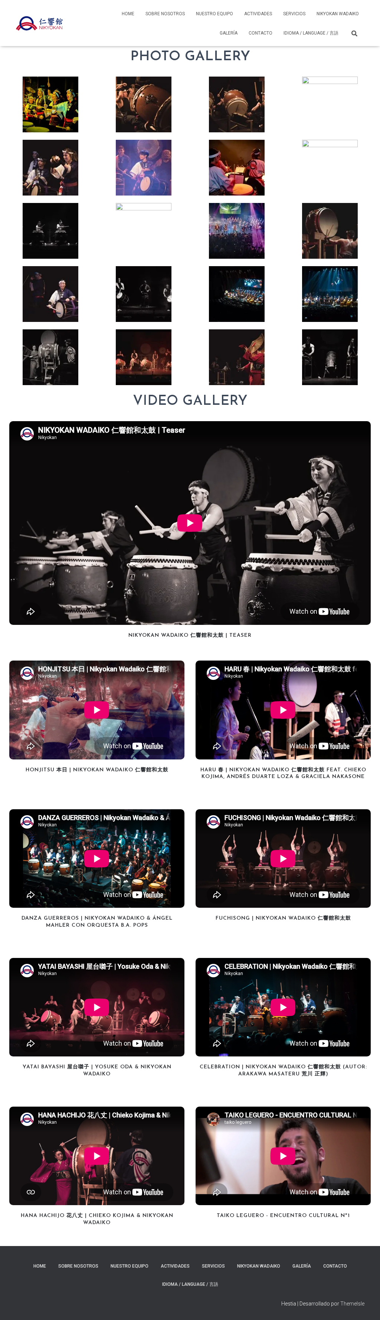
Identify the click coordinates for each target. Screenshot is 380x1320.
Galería (229, 33)
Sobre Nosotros (165, 13)
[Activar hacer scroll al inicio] (365, 1305)
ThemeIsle (352, 1304)
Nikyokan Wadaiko (338, 13)
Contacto (260, 33)
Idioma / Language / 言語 (311, 33)
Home (128, 13)
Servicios (294, 13)
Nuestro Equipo (214, 13)
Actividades (258, 13)
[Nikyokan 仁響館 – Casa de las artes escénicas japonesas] (39, 23)
